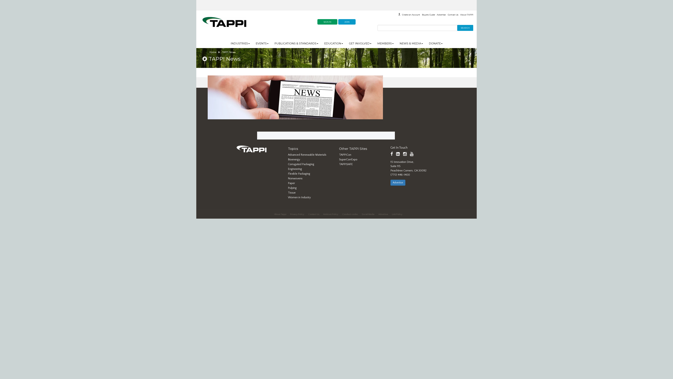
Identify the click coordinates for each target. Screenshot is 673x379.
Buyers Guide (428, 14)
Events (261, 43)
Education (332, 43)
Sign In (327, 22)
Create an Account (411, 14)
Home (213, 52)
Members (384, 43)
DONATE (435, 43)
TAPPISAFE (346, 164)
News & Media (410, 43)
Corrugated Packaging (301, 164)
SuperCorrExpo (348, 159)
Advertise (441, 14)
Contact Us (453, 14)
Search (465, 27)
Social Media (368, 214)
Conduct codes (350, 214)
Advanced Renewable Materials (307, 154)
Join (346, 22)
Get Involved (359, 43)
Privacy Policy (297, 214)
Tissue (292, 192)
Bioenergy (294, 159)
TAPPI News (229, 52)
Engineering (295, 169)
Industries (239, 43)
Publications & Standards (295, 43)
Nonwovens (295, 178)
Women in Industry (299, 197)
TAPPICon (345, 154)
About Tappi (280, 214)
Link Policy (397, 214)
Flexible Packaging (299, 173)
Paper (291, 183)
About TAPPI (466, 14)
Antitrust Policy (330, 214)
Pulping (292, 188)
